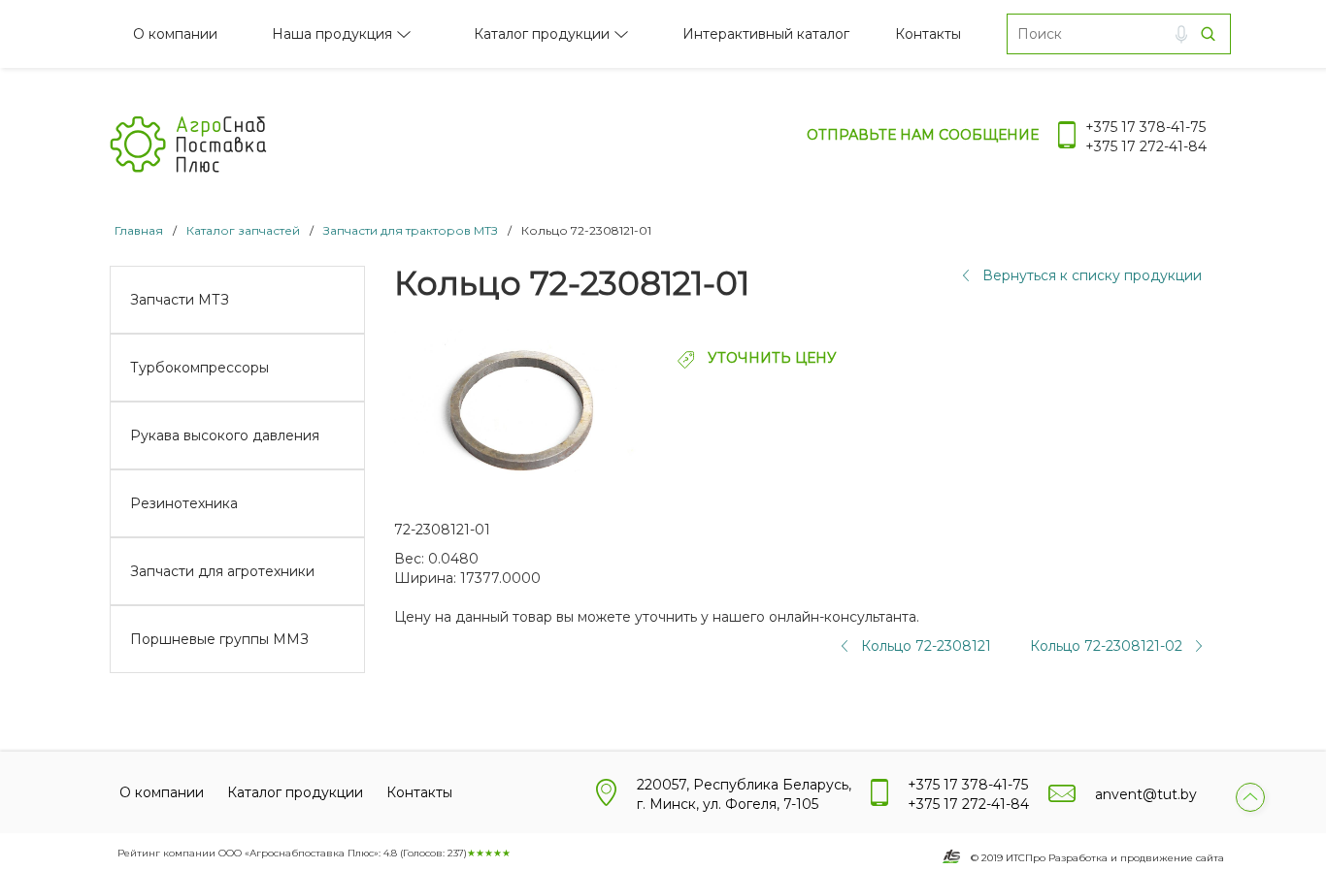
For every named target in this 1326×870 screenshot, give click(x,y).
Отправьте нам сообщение (923, 135)
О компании (175, 34)
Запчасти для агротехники (222, 571)
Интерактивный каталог (765, 34)
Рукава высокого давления (224, 435)
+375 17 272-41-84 (1146, 146)
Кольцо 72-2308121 (926, 646)
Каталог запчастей (243, 230)
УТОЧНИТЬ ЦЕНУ (770, 358)
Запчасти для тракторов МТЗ (410, 230)
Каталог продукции (542, 34)
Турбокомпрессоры (199, 367)
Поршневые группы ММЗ (219, 639)
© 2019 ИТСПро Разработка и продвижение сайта (1097, 858)
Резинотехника (184, 503)
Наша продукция (332, 34)
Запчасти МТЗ (179, 299)
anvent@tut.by (1146, 794)
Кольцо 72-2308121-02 (1106, 646)
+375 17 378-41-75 (1145, 127)
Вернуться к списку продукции (1092, 275)
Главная (139, 230)
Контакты (928, 34)
